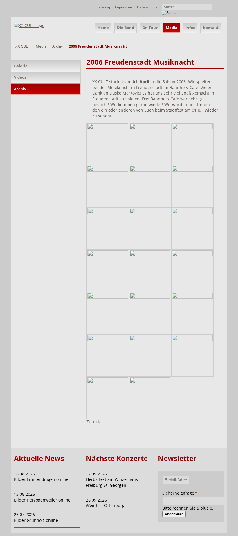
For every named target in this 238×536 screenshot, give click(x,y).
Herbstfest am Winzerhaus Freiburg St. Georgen (112, 482)
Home (103, 27)
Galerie (21, 65)
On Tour (150, 27)
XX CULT (22, 46)
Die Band (125, 27)
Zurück (93, 421)
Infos (190, 27)
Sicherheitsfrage (168, 493)
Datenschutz (147, 7)
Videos (20, 77)
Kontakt (211, 27)
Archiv (57, 46)
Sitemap (104, 7)
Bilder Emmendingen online (41, 479)
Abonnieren (174, 514)
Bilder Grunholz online (36, 520)
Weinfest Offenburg (105, 505)
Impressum (124, 7)
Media (171, 27)
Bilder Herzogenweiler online (42, 500)
